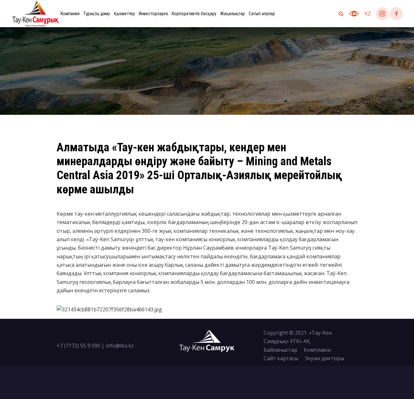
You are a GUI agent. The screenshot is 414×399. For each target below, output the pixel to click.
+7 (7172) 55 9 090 (78, 345)
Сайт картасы (281, 358)
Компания (70, 13)
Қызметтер (124, 13)
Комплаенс (318, 349)
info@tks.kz (120, 345)
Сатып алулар (262, 13)
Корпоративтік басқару (194, 13)
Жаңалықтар (232, 13)
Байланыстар (280, 349)
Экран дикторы (324, 358)
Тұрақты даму (96, 13)
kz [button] (368, 13)
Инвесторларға (153, 13)
